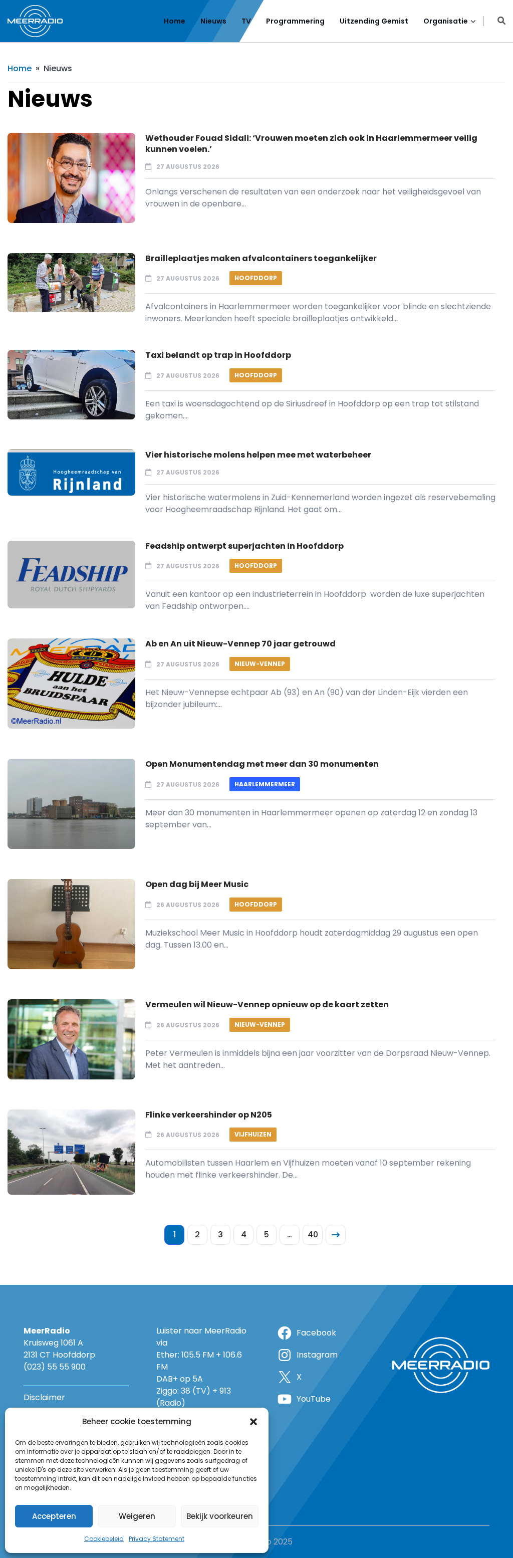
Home (174, 21)
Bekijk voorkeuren (219, 1516)
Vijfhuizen (253, 1134)
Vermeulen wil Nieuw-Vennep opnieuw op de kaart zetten (267, 1004)
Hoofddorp (255, 278)
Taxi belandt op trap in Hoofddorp (218, 355)
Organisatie (445, 21)
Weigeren (137, 1516)
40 (313, 1234)
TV (246, 21)
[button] (253, 1422)
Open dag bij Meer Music (196, 884)
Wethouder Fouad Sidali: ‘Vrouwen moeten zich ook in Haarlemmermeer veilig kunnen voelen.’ (311, 143)
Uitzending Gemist (374, 21)
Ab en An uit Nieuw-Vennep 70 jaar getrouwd (240, 643)
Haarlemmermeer (264, 784)
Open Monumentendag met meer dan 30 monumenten (262, 764)
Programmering (295, 21)
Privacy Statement (156, 1538)
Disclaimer (44, 1397)
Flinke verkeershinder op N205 (208, 1115)
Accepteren (54, 1516)
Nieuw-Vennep (259, 663)
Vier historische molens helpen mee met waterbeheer (258, 455)
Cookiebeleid (104, 1538)
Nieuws (213, 21)
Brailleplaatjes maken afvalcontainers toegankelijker (261, 258)
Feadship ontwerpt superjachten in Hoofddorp (244, 546)
